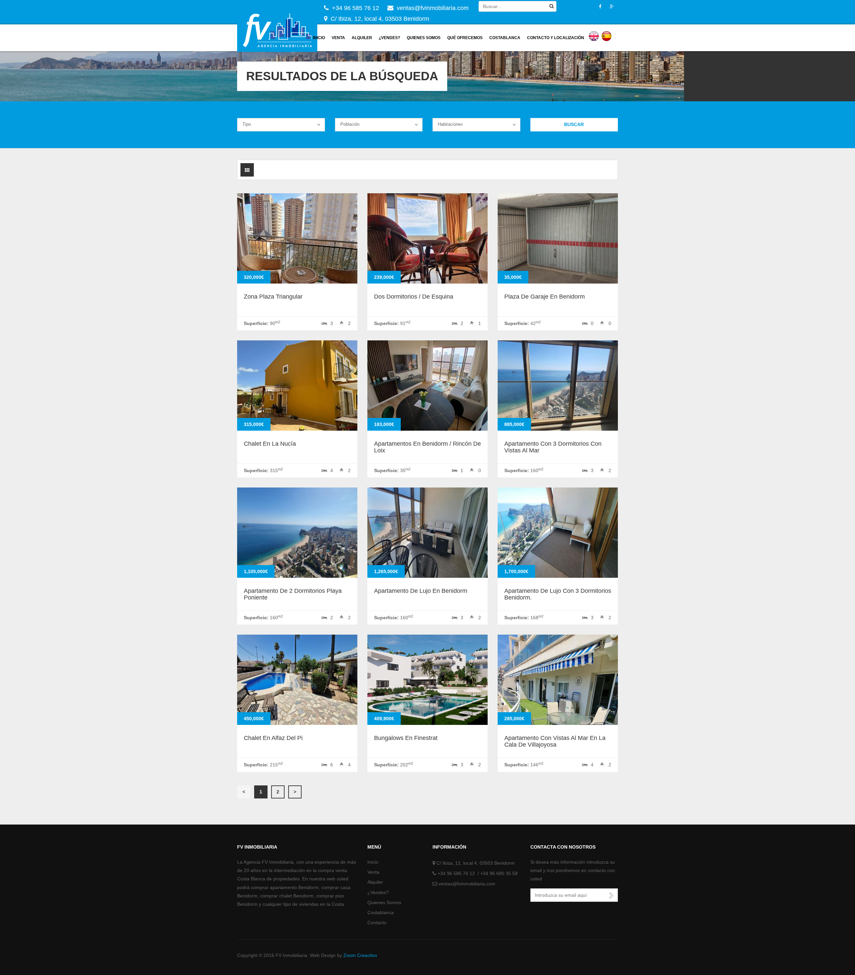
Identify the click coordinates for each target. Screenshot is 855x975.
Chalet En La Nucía (270, 443)
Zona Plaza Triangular (273, 296)
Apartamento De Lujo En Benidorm (420, 590)
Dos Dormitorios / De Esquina (413, 296)
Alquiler (362, 37)
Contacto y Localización (555, 37)
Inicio (319, 37)
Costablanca (504, 37)
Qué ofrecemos (465, 37)
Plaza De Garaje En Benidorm (544, 296)
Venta (338, 37)
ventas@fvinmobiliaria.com (467, 883)
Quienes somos (424, 37)
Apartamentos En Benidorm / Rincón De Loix (427, 447)
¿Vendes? (389, 37)
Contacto (376, 922)
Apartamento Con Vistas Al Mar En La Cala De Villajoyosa (555, 741)
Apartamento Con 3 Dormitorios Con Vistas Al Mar (553, 447)
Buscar (574, 124)
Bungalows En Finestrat (406, 738)
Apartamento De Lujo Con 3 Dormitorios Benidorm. (557, 594)
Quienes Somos (384, 902)
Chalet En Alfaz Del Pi (273, 738)
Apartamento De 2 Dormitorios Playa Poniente (293, 594)
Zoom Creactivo (360, 955)
